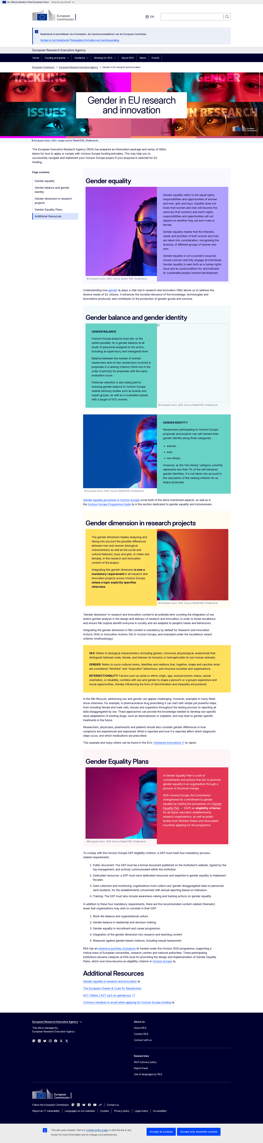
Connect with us (143, 1040)
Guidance (80, 57)
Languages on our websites (80, 1110)
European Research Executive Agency (78, 67)
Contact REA (141, 1033)
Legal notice (141, 1110)
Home (35, 57)
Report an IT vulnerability (46, 1110)
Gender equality (44, 181)
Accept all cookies (161, 1131)
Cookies (104, 1110)
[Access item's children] (68, 58)
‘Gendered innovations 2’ (168, 742)
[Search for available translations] (119, 290)
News (143, 57)
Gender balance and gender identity (52, 190)
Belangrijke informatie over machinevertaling (95, 40)
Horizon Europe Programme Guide (109, 504)
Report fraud (141, 1068)
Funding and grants (55, 57)
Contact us (113, 1104)
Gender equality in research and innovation (110, 981)
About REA (127, 57)
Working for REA (103, 57)
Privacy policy (122, 1110)
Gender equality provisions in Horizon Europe (111, 500)
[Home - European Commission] (56, 15)
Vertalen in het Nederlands (54, 40)
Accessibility (160, 1110)
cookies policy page (97, 1130)
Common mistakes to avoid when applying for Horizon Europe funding (127, 1002)
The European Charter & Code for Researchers (112, 988)
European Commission (43, 67)
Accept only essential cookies (198, 1131)
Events (155, 57)
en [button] (152, 16)
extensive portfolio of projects (117, 948)
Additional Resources (48, 216)
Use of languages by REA (148, 1074)
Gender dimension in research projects (53, 200)
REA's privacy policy (145, 1062)
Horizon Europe (162, 961)
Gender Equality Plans (48, 209)
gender (112, 290)
